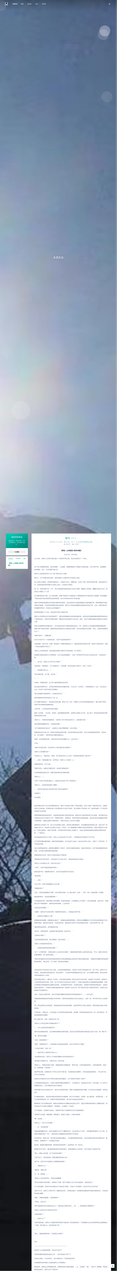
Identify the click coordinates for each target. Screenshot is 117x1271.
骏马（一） (71, 538)
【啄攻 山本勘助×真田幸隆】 (16, 564)
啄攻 (87, 542)
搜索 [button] (17, 552)
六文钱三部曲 (82, 542)
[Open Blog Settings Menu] (112, 1266)
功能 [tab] (24, 558)
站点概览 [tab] (18, 558)
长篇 (90, 542)
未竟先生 (15, 4)
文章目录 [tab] (10, 558)
